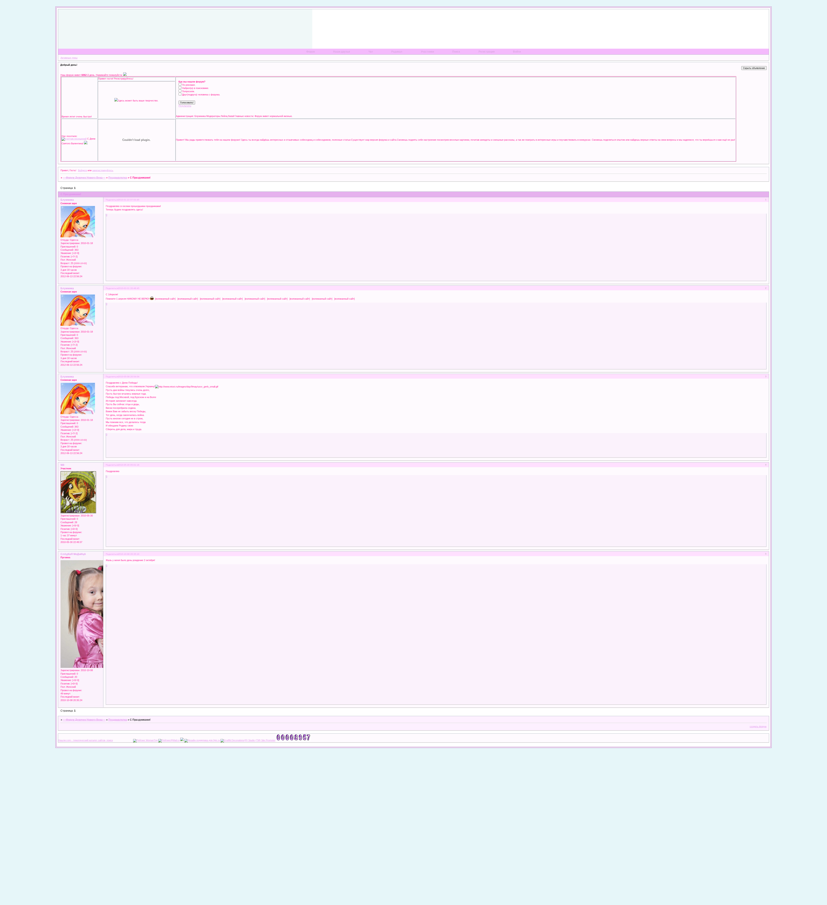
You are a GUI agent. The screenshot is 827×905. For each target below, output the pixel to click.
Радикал (396, 51)
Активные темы (69, 57)
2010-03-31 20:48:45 (128, 288)
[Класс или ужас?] (125, 75)
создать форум (758, 726)
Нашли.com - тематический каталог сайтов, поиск (85, 740)
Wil (62, 464)
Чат (370, 51)
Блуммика (67, 199)
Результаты (185, 105)
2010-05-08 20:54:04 (128, 376)
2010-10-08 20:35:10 (128, 554)
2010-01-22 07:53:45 (128, 200)
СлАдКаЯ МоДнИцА (73, 554)
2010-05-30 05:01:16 (128, 465)
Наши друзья (341, 51)
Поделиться (112, 200)
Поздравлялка (117, 177)
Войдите (82, 170)
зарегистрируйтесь (102, 170)
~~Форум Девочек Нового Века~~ (84, 177)
